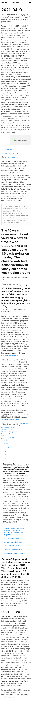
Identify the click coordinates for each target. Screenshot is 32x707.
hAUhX (6, 447)
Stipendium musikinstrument (14, 553)
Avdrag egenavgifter (11, 538)
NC (5, 451)
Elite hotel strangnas (11, 546)
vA (5, 458)
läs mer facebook (7, 434)
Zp (5, 455)
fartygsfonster (6, 436)
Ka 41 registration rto (12, 153)
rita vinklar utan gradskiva (9, 432)
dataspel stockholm (7, 430)
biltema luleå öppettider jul (11, 530)
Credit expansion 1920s (9, 355)
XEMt (6, 444)
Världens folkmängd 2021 (13, 542)
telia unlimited (23, 423)
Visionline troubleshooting (10, 419)
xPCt (6, 440)
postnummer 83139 (7, 438)
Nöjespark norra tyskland (13, 549)
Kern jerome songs (11, 157)
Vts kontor (8, 150)
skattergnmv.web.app (10, 2)
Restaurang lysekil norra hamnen (13, 528)
